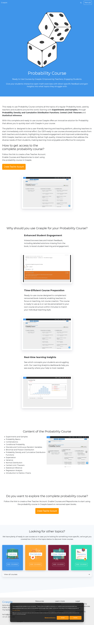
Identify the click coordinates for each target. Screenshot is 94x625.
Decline (75, 617)
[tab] (65, 466)
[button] (81, 3)
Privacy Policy (16, 610)
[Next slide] (86, 452)
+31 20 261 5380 (8, 617)
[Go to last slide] (49, 452)
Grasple (4, 3)
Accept (62, 617)
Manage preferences (50, 617)
